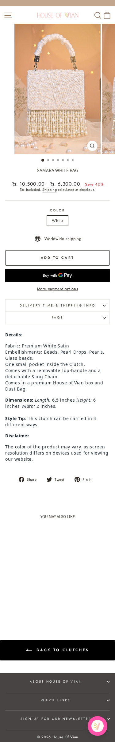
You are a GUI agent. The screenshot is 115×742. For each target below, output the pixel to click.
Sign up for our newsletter (56, 718)
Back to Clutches (61, 649)
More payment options (57, 289)
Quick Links (56, 700)
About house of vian (56, 681)
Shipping (49, 189)
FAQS (57, 317)
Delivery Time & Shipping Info (58, 305)
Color (57, 210)
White (57, 220)
